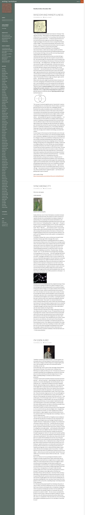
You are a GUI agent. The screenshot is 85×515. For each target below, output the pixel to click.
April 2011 (4, 175)
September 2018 (5, 116)
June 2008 (4, 202)
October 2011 (4, 165)
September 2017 (5, 118)
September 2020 (5, 102)
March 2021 (4, 94)
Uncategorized (4, 214)
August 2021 (4, 89)
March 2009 (4, 188)
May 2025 (4, 70)
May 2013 (4, 135)
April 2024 (4, 74)
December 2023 (5, 78)
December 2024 (5, 73)
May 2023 (4, 79)
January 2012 (4, 161)
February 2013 (4, 140)
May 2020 (4, 103)
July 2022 (3, 82)
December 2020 (5, 97)
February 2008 (4, 207)
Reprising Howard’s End (6, 38)
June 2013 (4, 133)
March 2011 (4, 177)
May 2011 (4, 173)
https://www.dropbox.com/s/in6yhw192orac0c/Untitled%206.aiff (48, 176)
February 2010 (4, 183)
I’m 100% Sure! (41, 340)
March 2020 (4, 106)
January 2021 (4, 95)
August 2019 (4, 110)
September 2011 (5, 167)
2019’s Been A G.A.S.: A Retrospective (6, 58)
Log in (3, 220)
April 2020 (4, 105)
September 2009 (5, 186)
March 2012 (4, 157)
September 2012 (5, 148)
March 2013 (4, 138)
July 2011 (3, 170)
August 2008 (4, 199)
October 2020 (4, 100)
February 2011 (4, 178)
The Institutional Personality (7, 36)
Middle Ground (4, 39)
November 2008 (5, 194)
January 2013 (4, 141)
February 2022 (4, 86)
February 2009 (4, 189)
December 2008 (5, 192)
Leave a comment (48, 17)
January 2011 (4, 180)
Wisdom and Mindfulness (48, 14)
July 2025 (3, 68)
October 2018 (4, 114)
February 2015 (4, 129)
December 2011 (5, 162)
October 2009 (4, 185)
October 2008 (4, 196)
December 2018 (5, 113)
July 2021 (3, 90)
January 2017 (4, 121)
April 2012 (4, 156)
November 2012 (5, 145)
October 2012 (4, 146)
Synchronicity (42, 186)
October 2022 (4, 81)
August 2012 (4, 149)
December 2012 (5, 143)
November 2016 (5, 122)
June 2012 (4, 153)
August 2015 (4, 126)
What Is (78, 1)
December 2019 (5, 108)
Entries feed (4, 222)
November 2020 (5, 98)
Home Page (4, 28)
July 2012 (3, 151)
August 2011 (4, 169)
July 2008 (3, 200)
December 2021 (5, 87)
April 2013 (4, 137)
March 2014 (4, 132)
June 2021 (4, 92)
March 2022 (4, 84)
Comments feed (5, 224)
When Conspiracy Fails (6, 35)
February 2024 (4, 76)
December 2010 (5, 181)
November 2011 (5, 164)
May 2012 (4, 154)
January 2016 (4, 124)
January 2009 (4, 191)
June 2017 (4, 119)
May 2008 (4, 204)
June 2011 (4, 172)
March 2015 (4, 127)
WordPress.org (5, 225)
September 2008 (5, 197)
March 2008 (4, 205)
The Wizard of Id (5, 41)
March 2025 (4, 71)
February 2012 (4, 159)
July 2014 (3, 130)
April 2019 (4, 111)
